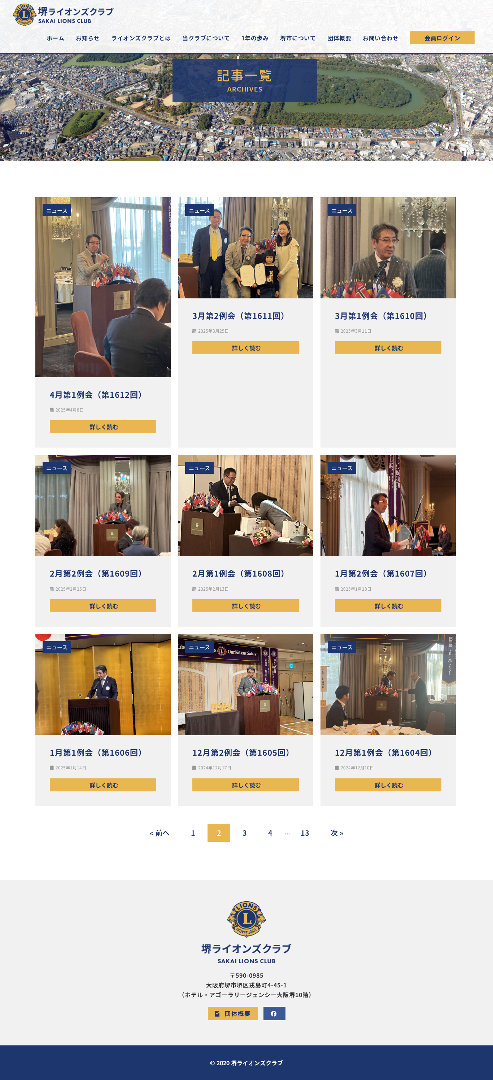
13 (305, 832)
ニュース (56, 210)
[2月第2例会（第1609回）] (103, 504)
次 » (337, 832)
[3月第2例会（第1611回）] (245, 246)
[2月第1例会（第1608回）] (245, 504)
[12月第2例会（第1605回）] (245, 684)
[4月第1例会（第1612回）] (103, 286)
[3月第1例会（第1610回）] (388, 246)
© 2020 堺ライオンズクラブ (246, 1062)
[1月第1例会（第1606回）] (103, 684)
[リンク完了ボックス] (245, 322)
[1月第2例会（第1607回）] (388, 504)
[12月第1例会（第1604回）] (388, 684)
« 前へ (160, 832)
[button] (442, 37)
